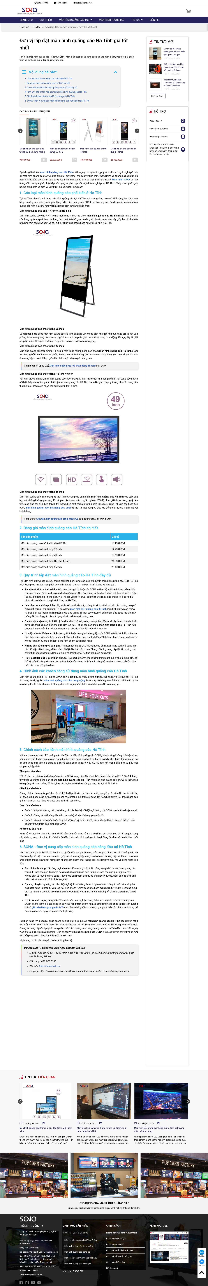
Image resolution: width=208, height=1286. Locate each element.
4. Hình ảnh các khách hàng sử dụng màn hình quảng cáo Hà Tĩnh (56, 92)
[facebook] (21, 1282)
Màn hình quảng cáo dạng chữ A (78, 1246)
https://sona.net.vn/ (49, 966)
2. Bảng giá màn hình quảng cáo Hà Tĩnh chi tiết (47, 83)
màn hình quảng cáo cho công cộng (64, 680)
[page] (169, 1247)
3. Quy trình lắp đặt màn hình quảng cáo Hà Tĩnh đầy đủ (51, 87)
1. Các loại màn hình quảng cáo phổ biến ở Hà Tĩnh (48, 78)
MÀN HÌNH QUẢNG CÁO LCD (75, 1233)
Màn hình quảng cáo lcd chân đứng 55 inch (72, 365)
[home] (29, 11)
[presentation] (20, 131)
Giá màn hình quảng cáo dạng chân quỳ (57, 518)
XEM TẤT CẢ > (157, 96)
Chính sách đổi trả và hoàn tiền (119, 1250)
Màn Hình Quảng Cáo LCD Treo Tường (80, 1240)
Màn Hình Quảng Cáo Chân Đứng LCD (80, 1258)
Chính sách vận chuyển (116, 1238)
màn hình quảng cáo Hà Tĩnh (56, 172)
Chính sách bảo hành (115, 1244)
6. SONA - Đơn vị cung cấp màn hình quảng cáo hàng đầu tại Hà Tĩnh (57, 101)
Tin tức (37, 27)
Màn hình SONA (121, 179)
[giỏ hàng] (188, 11)
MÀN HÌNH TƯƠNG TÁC (73, 1271)
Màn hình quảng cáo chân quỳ (77, 1263)
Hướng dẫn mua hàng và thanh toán (121, 1233)
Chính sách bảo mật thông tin (119, 1256)
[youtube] (39, 1282)
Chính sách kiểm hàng (115, 1262)
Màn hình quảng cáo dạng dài (77, 1252)
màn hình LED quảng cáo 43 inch (88, 609)
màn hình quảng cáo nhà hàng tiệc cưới (48, 507)
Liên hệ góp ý (112, 1268)
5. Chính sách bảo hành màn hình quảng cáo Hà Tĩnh (50, 96)
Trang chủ (24, 27)
